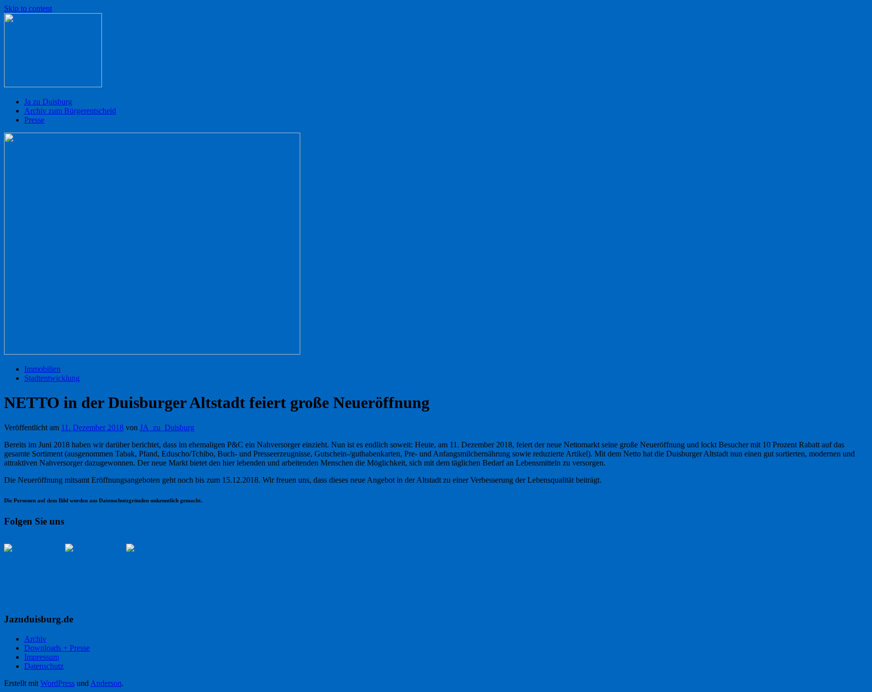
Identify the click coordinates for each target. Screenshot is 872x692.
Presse (34, 120)
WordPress (57, 683)
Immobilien (42, 369)
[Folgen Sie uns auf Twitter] (89, 568)
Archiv (35, 639)
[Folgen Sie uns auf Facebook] (28, 568)
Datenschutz (44, 666)
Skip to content (28, 8)
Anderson (106, 683)
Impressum (41, 657)
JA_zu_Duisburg (167, 427)
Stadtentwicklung (52, 378)
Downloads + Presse (57, 648)
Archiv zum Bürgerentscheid (70, 110)
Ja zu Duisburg (48, 101)
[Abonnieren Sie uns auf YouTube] (150, 568)
